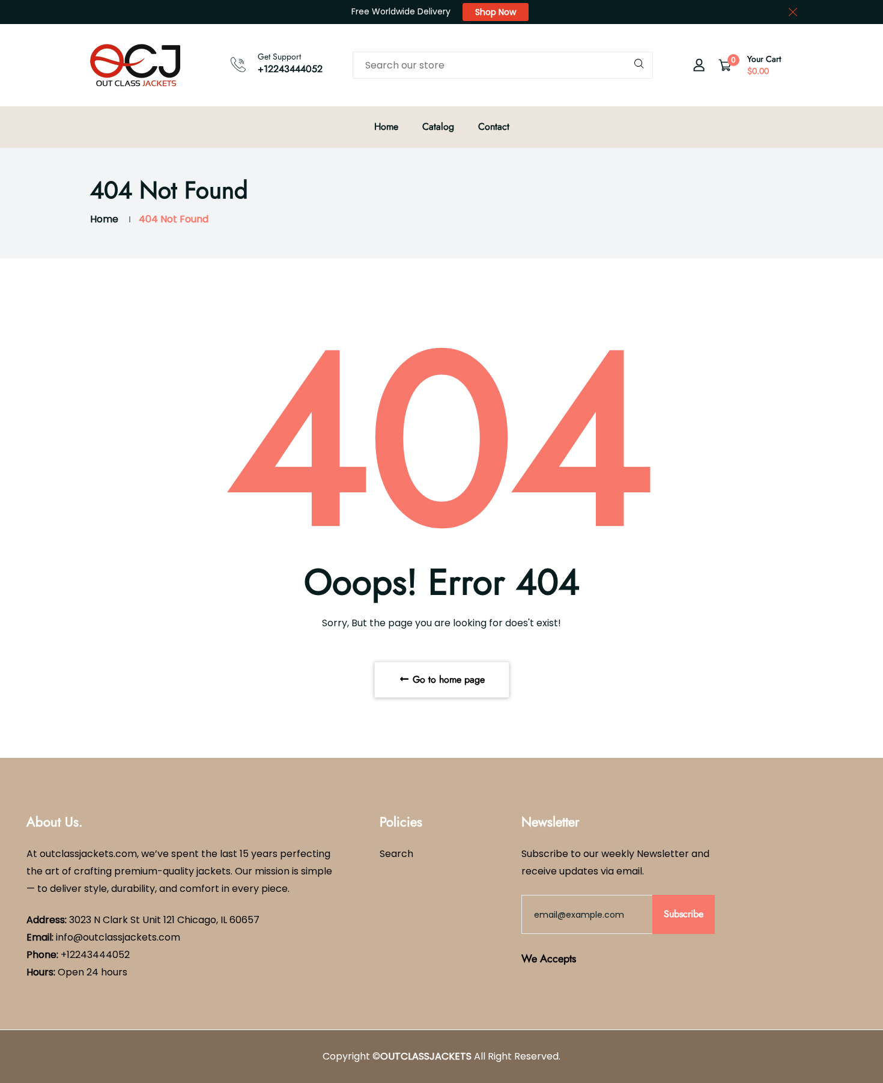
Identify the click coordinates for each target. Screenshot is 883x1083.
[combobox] (503, 65)
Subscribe (683, 914)
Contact (493, 126)
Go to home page (447, 679)
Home (386, 126)
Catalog (438, 126)
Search (396, 854)
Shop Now (495, 12)
